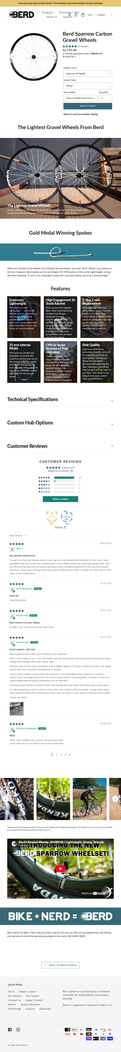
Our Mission (15, 995)
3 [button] (61, 755)
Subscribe (45, 1008)
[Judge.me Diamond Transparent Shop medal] (67, 516)
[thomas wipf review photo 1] (17, 708)
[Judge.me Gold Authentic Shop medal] (52, 516)
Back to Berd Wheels (63, 965)
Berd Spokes (22, 1045)
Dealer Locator (27, 991)
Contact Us (14, 1000)
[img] (17, 544)
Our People (32, 995)
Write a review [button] (60, 499)
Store (11, 991)
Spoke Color (69, 80)
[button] (70, 46)
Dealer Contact (34, 1000)
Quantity (103, 92)
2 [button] (56, 755)
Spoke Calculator (30, 1004)
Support (30, 1008)
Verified (59, 527)
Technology (14, 1008)
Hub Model (69, 92)
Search (12, 1004)
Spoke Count (70, 68)
